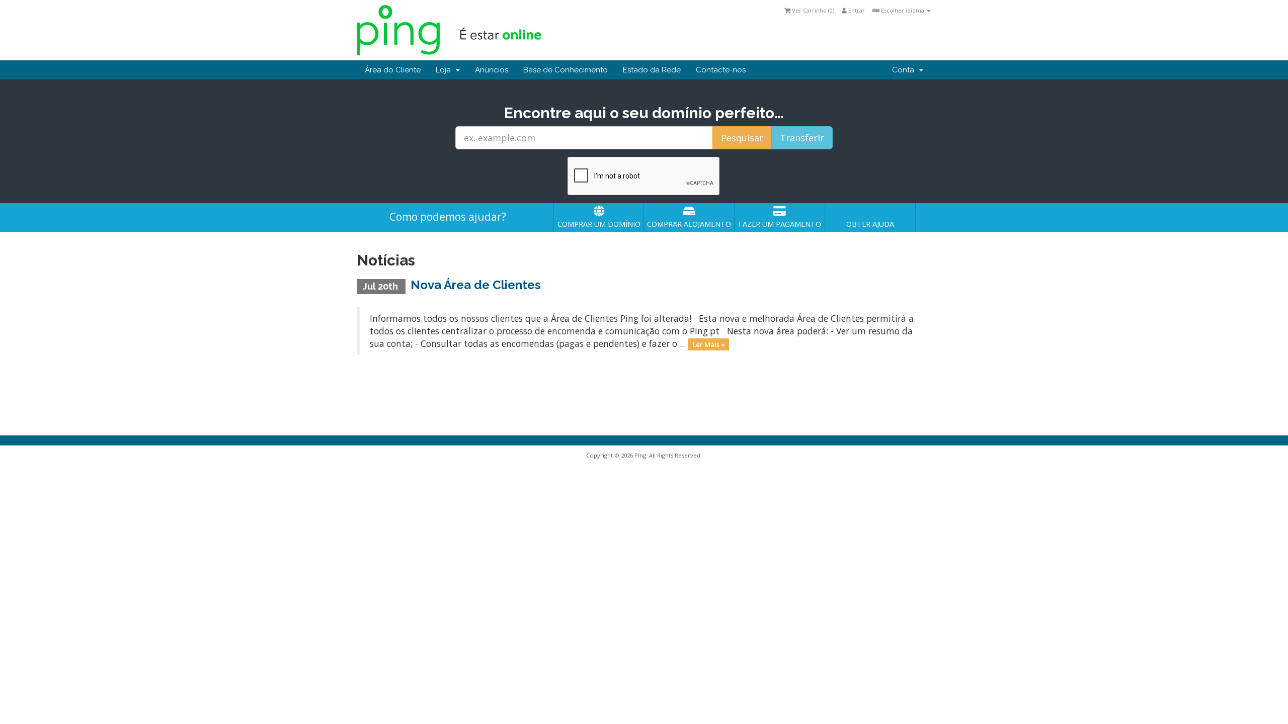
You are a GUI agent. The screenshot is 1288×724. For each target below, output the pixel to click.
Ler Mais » (708, 344)
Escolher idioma (902, 10)
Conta (905, 69)
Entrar (856, 10)
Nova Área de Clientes (476, 285)
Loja (445, 69)
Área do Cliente (393, 69)
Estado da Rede (652, 69)
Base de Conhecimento (565, 69)
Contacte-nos (721, 69)
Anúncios (491, 69)
